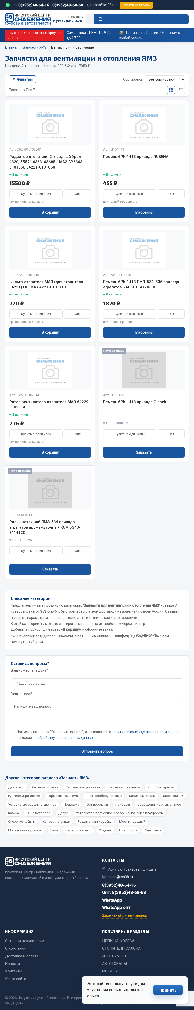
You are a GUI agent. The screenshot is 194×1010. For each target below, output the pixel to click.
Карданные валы (142, 796)
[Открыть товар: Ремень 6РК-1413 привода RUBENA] (144, 124)
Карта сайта (15, 979)
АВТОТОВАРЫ (114, 963)
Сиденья (105, 830)
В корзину (50, 212)
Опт (78, 194)
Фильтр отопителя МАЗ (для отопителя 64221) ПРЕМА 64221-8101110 (46, 284)
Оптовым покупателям (24, 941)
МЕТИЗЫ (110, 971)
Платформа (128, 830)
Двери (63, 813)
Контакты (13, 971)
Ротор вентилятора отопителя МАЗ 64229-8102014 (49, 404)
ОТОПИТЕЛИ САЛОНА (121, 948)
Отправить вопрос (97, 751)
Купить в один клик (36, 194)
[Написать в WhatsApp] (7, 5)
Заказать (144, 452)
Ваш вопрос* (21, 694)
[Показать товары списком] (181, 90)
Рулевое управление (24, 796)
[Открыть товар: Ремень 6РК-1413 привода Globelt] (144, 370)
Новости (12, 963)
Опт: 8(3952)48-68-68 (124, 892)
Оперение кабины (21, 822)
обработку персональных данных (65, 738)
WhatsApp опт (116, 907)
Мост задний (173, 796)
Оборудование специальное (159, 804)
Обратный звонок (136, 5)
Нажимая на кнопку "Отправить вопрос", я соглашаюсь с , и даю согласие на (97, 735)
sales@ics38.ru (104, 5)
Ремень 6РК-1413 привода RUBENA (135, 156)
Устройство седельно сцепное (32, 804)
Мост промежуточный (25, 830)
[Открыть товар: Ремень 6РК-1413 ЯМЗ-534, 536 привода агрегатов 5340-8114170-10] (144, 250)
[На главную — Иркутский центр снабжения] (28, 19)
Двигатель (16, 787)
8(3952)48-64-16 (33, 5)
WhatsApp (112, 900)
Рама (54, 830)
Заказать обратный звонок (124, 915)
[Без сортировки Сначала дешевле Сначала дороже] (165, 79)
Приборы (122, 804)
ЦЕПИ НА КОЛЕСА (118, 941)
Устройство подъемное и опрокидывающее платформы (120, 813)
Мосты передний (132, 822)
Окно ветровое (39, 813)
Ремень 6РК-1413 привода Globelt (134, 402)
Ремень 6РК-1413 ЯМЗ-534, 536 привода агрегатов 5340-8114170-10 (141, 284)
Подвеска (71, 804)
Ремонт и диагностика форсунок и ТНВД (35, 35)
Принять (168, 989)
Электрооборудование (103, 796)
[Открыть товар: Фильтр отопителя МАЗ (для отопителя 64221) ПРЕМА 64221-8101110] (50, 250)
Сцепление (153, 830)
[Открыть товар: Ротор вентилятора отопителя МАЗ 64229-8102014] (50, 370)
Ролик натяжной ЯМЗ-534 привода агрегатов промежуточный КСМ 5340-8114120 (44, 527)
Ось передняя (97, 804)
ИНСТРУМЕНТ (114, 956)
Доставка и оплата (21, 956)
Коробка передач (161, 787)
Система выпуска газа (83, 787)
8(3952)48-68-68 (67, 5)
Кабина (13, 813)
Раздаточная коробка (95, 822)
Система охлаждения (123, 787)
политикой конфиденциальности (139, 732)
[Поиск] (141, 19)
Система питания (45, 787)
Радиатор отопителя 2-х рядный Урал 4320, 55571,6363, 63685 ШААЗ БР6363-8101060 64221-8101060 (46, 162)
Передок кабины (78, 830)
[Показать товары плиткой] (171, 90)
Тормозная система (62, 796)
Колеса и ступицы (56, 822)
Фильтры (25, 79)
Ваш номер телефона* (29, 670)
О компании (15, 948)
